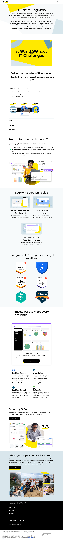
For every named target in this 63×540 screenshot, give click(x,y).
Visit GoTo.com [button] (15, 418)
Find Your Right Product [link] (54, 1)
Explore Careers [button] (15, 467)
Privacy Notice (30, 537)
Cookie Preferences (46, 534)
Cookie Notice (4, 538)
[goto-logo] (31, 503)
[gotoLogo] (5, 2)
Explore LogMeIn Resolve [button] (31, 361)
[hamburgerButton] (61, 2)
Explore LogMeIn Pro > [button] (38, 383)
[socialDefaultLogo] (18, 520)
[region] (31, 535)
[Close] (61, 534)
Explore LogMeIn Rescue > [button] (19, 383)
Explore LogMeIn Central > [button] (19, 400)
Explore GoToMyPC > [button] (38, 400)
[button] (31, 53)
